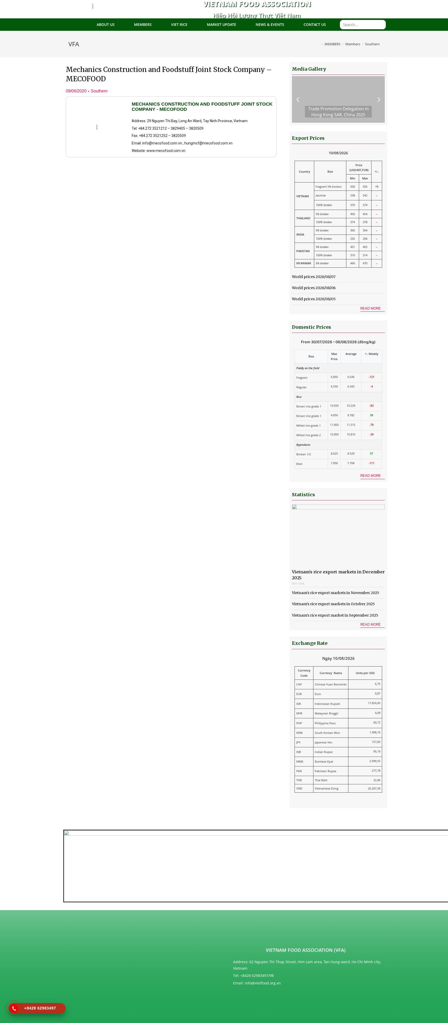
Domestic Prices (311, 327)
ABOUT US (106, 24)
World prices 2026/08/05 (314, 299)
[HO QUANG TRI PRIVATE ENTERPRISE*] (199, 939)
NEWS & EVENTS (270, 24)
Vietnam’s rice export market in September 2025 (335, 615)
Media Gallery (309, 69)
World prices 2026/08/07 (313, 276)
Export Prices (308, 138)
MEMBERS (143, 24)
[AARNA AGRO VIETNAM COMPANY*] (108, 936)
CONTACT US (315, 24)
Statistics (303, 495)
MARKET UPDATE (221, 24)
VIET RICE (179, 24)
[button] (372, 308)
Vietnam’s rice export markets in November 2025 (335, 592)
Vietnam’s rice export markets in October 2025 (333, 604)
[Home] (318, 44)
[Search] (381, 24)
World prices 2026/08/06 (314, 288)
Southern (99, 91)
